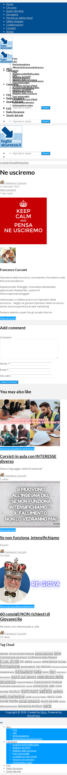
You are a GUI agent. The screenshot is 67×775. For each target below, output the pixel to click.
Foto (14, 58)
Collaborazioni (14, 24)
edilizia (28, 661)
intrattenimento (7, 672)
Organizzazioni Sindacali (48, 682)
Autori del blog (15, 11)
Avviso (10, 31)
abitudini (4, 653)
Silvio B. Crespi (54, 696)
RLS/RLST (15, 691)
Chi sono (11, 7)
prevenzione (40, 686)
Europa (62, 661)
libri (52, 671)
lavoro (45, 671)
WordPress (33, 715)
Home (9, 4)
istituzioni (24, 671)
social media (9, 701)
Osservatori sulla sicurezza (12, 686)
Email (4, 369)
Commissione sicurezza (13, 657)
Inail (38, 666)
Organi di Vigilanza (24, 682)
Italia (37, 671)
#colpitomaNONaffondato (25, 73)
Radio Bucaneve (15, 111)
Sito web (5, 376)
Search (46, 108)
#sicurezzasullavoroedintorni (17, 448)
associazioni (44, 653)
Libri (14, 61)
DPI (22, 661)
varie (47, 705)
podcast (29, 686)
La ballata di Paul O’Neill (24, 85)
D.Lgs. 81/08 (9, 661)
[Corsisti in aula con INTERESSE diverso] (30, 445)
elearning (37, 662)
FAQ (8, 94)
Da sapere (12, 14)
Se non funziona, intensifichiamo (29, 537)
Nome (4, 363)
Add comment (8, 190)
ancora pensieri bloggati (21, 653)
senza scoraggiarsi (39, 697)
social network (29, 701)
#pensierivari (8, 530)
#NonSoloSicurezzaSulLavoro (28, 67)
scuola (28, 696)
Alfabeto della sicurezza (24, 93)
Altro (9, 68)
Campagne (12, 70)
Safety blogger (15, 21)
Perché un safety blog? (19, 18)
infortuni (46, 666)
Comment (5, 337)
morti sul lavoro (23, 676)
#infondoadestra (21, 64)
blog (57, 653)
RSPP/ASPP (30, 691)
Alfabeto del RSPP (21, 90)
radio (52, 686)
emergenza (49, 661)
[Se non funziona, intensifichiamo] (30, 526)
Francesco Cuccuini (15, 183)
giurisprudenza (28, 666)
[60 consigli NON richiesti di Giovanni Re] (30, 603)
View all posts (8, 318)
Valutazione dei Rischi (30, 706)
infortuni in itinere (59, 667)
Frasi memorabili (20, 82)
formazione (10, 666)
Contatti (11, 28)
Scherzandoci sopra (22, 105)
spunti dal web (49, 701)
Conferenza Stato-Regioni (42, 657)
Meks (44, 712)
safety (45, 691)
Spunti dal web (14, 115)
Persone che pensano (23, 102)
